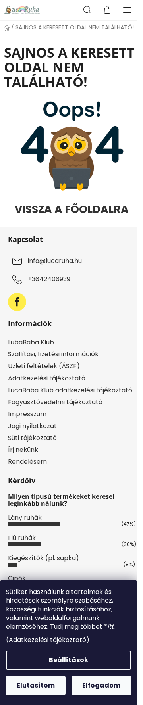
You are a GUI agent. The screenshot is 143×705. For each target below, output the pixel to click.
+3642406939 (49, 279)
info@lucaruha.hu (55, 261)
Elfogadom (101, 685)
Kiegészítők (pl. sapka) (43, 558)
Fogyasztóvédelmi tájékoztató (55, 402)
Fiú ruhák (22, 537)
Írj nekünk (23, 449)
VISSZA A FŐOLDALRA (72, 209)
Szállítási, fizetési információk (53, 354)
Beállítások (68, 660)
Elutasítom (36, 685)
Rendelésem (27, 461)
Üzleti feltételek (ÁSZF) (44, 366)
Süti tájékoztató (32, 437)
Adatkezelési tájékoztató (47, 639)
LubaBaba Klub (31, 342)
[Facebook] (17, 302)
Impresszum (27, 414)
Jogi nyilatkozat (32, 425)
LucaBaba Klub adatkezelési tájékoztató (70, 390)
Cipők (17, 578)
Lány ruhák (25, 517)
